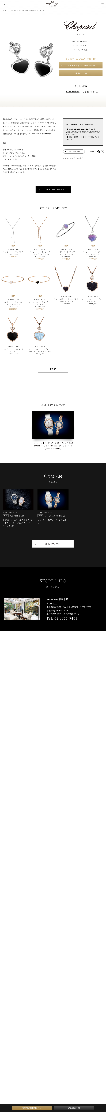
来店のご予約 (81, 73)
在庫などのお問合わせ (32, 1108)
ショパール (11, 10)
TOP (4, 10)
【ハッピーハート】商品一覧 (53, 189)
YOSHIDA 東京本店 (72, 91)
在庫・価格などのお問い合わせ (81, 65)
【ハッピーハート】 (22, 10)
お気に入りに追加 (74, 151)
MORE (53, 369)
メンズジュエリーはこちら (73, 158)
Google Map (85, 607)
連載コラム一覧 (53, 544)
